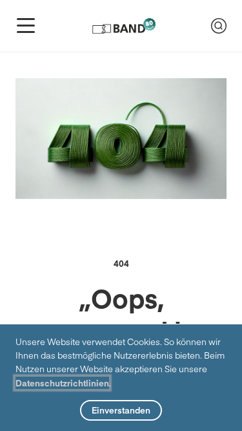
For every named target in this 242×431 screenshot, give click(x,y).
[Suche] (219, 26)
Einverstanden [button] (121, 410)
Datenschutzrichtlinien (62, 383)
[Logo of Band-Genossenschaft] (124, 26)
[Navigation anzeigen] (25, 26)
